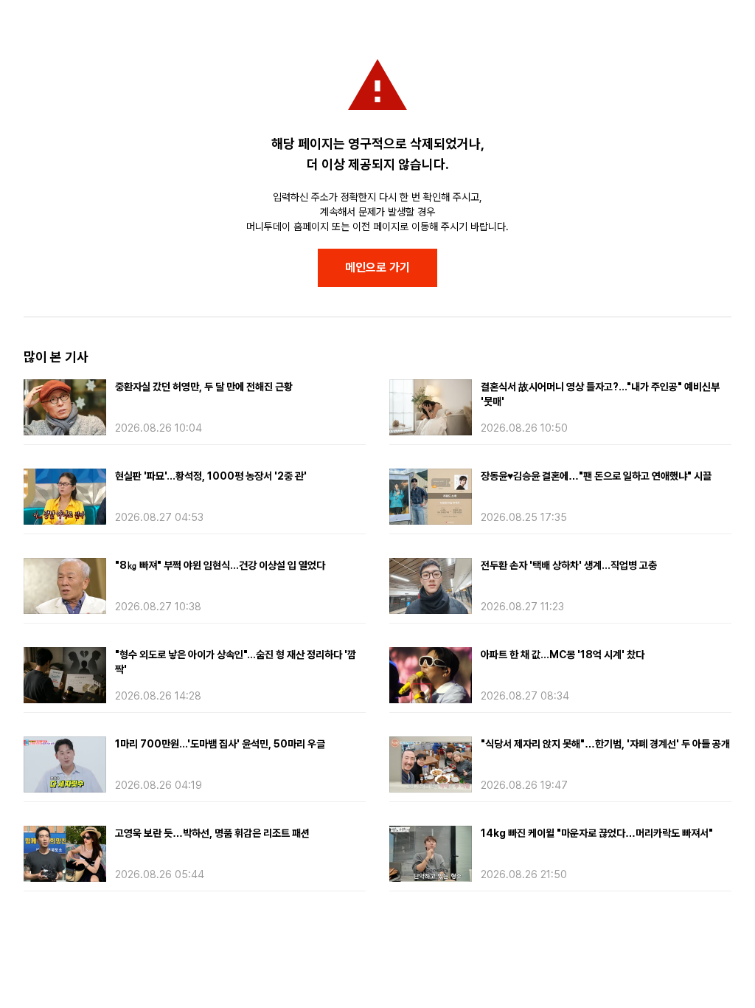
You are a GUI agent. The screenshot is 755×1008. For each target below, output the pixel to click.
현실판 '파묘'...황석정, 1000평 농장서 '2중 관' (211, 476)
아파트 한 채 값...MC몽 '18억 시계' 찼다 (562, 654)
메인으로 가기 (377, 267)
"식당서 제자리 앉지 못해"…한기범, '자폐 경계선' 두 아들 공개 (605, 744)
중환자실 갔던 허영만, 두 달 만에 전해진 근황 (204, 387)
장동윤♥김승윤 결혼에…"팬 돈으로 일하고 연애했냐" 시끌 (596, 476)
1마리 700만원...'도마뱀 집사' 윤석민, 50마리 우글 (220, 744)
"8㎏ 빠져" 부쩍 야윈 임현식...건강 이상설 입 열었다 (220, 565)
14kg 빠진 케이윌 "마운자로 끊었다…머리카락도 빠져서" (597, 833)
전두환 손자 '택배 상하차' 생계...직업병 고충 (569, 565)
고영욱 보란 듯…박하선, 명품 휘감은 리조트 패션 (212, 833)
